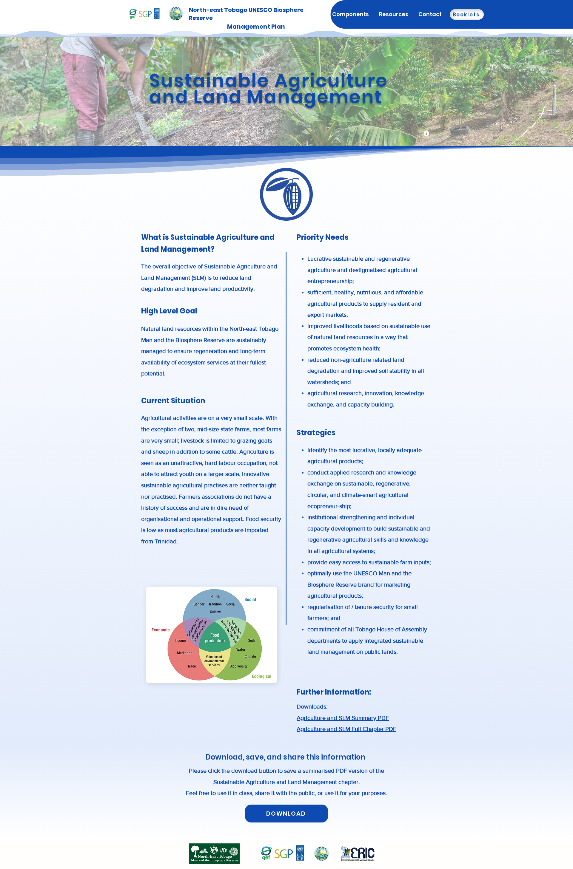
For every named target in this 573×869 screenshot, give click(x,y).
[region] (426, 136)
